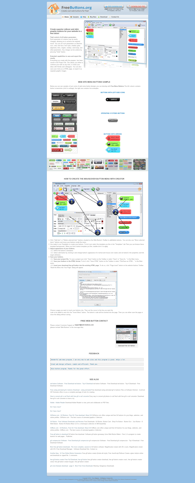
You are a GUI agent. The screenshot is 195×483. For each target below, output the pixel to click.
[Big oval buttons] (111, 164)
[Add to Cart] (83, 164)
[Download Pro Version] (136, 7)
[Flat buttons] (125, 164)
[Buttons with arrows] (64, 143)
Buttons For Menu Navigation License (69, 479)
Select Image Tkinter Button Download (108, 480)
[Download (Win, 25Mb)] (112, 144)
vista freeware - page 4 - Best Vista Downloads (71, 466)
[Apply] (113, 121)
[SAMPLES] (113, 99)
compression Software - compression (69, 440)
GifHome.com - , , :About (71, 415)
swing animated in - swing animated (70, 390)
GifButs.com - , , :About (70, 428)
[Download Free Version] (114, 7)
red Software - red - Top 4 (71, 383)
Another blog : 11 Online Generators (66, 453)
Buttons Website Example (86, 479)
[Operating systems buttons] (64, 123)
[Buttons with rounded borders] (55, 164)
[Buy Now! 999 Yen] (112, 150)
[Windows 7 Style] (139, 164)
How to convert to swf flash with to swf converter (69, 396)
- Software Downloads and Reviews (67, 421)
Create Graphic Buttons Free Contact (87, 480)
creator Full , (68, 459)
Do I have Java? (55, 407)
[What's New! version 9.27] (112, 138)
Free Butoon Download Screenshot (127, 479)
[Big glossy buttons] (97, 164)
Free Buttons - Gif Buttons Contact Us (102, 478)
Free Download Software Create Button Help (105, 479)
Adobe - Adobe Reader (57, 402)
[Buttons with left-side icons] (64, 102)
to (59, 434)
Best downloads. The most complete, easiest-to (70, 447)
